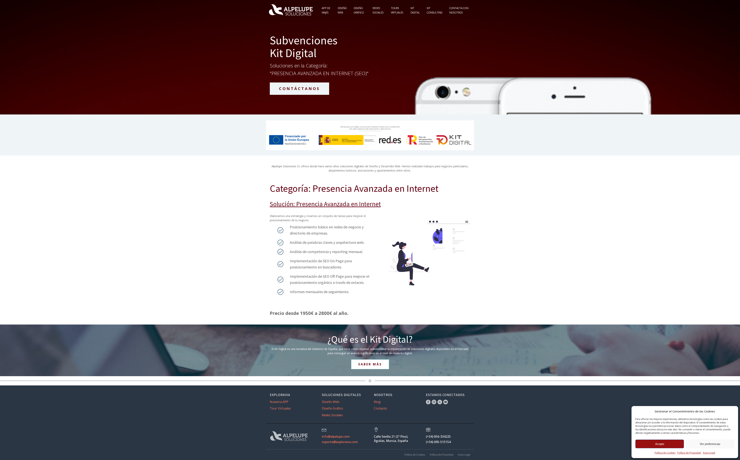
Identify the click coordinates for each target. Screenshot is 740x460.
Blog (377, 402)
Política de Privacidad (689, 452)
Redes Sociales (378, 10)
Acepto (659, 444)
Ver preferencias (710, 444)
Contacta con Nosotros (458, 10)
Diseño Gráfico (359, 10)
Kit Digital (415, 10)
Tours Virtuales (397, 10)
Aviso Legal (709, 452)
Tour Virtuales (280, 408)
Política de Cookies (665, 452)
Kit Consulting (434, 10)
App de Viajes (326, 10)
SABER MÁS (370, 364)
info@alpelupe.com (336, 436)
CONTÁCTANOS (299, 88)
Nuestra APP (279, 402)
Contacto (380, 408)
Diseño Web (342, 10)
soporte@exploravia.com (340, 442)
